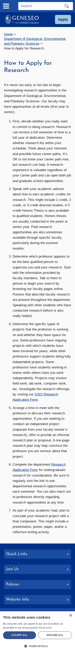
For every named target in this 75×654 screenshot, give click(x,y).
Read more (45, 627)
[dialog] (37, 632)
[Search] (66, 6)
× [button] (70, 615)
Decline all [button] (55, 635)
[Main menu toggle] (6, 6)
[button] (63, 19)
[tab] (37, 554)
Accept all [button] (19, 635)
